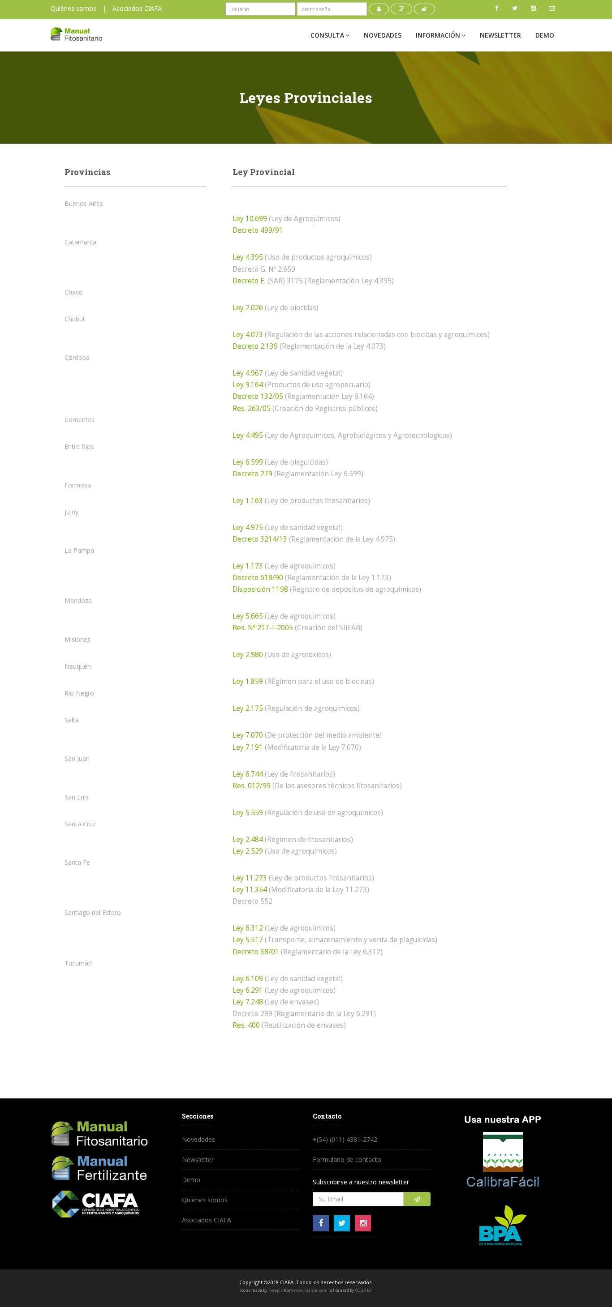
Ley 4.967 (248, 373)
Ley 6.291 (248, 990)
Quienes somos (205, 1200)
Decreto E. (249, 281)
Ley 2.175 (248, 708)
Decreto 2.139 (255, 346)
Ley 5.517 (248, 939)
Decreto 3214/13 (260, 539)
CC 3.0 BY (363, 1290)
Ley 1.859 (248, 681)
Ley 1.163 (248, 500)
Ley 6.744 (248, 774)
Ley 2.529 (248, 851)
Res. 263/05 (252, 408)
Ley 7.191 (248, 747)
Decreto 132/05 (258, 396)
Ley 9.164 (249, 384)
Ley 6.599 (248, 462)
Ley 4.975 (248, 527)
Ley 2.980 (248, 654)
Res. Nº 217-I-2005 (263, 627)
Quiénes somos (73, 8)
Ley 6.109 (248, 978)
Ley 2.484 (248, 839)
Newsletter (500, 35)
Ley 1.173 (248, 566)
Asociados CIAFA (137, 8)
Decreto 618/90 (258, 577)
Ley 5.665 (248, 616)
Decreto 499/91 (258, 230)
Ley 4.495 (248, 435)
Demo (544, 35)
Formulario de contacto (347, 1159)
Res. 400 (246, 1025)
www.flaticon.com (311, 1290)
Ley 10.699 (250, 218)
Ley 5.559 (248, 812)
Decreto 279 (252, 473)
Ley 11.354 (250, 889)
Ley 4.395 (248, 257)
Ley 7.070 (248, 735)
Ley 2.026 (248, 307)
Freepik (275, 1290)
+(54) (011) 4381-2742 (345, 1139)
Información (438, 35)
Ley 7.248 (248, 1002)
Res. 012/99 (252, 785)
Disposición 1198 (260, 589)
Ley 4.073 (248, 334)
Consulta (327, 35)
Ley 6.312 (248, 928)
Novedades (382, 35)
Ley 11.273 (250, 878)
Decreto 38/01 (256, 952)
